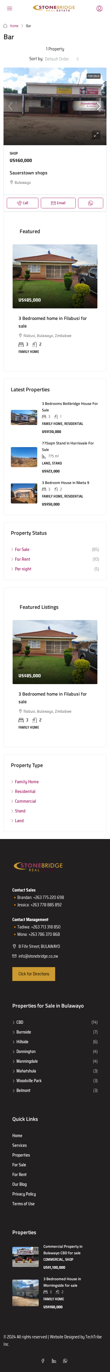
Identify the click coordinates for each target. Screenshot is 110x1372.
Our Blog (19, 1184)
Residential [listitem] (25, 791)
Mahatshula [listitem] (26, 1071)
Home (14, 26)
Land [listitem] (19, 820)
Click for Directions (33, 974)
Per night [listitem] (23, 569)
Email (61, 203)
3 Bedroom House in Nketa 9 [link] (65, 482)
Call (25, 203)
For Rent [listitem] (22, 559)
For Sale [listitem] (22, 549)
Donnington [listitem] (25, 1051)
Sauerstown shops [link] (29, 172)
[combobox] (62, 59)
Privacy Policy (24, 1194)
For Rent (19, 1174)
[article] (55, 303)
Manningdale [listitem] (27, 1061)
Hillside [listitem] (22, 1042)
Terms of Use (23, 1204)
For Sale (93, 76)
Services (19, 1145)
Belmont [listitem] (23, 1090)
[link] (55, 106)
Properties (21, 1155)
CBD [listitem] (19, 1022)
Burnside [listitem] (23, 1032)
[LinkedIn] (55, 1361)
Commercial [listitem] (25, 801)
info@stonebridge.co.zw (38, 956)
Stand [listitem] (20, 811)
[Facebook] (44, 1361)
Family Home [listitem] (27, 781)
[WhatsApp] (66, 1361)
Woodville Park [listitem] (29, 1080)
